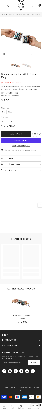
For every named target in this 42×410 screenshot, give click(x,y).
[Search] (8, 6)
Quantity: (5, 117)
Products (11, 14)
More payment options (21, 146)
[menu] (2, 6)
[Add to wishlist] (35, 134)
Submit (34, 362)
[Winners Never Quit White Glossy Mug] (21, 302)
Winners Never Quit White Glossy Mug (21, 317)
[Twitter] (33, 371)
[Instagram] (10, 371)
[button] (35, 55)
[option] (21, 37)
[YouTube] (27, 371)
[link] (11, 270)
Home (3, 14)
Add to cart (16, 134)
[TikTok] (21, 371)
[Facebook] (4, 371)
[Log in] (33, 6)
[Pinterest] (16, 371)
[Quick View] (28, 305)
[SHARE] (39, 134)
